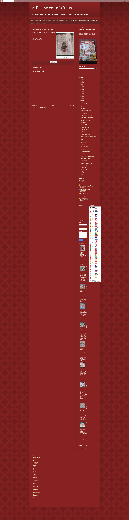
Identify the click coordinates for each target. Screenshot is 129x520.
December (83, 103)
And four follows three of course (87, 156)
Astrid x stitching (83, 198)
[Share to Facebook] (54, 62)
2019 (81, 91)
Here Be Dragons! (73, 20)
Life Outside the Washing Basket (87, 185)
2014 (81, 100)
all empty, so (83, 106)
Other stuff (35, 488)
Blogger (70, 503)
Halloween (35, 482)
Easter (34, 475)
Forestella (35, 478)
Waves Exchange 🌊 (84, 199)
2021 (81, 88)
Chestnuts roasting (85, 129)
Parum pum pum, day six (86, 151)
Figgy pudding (84, 122)
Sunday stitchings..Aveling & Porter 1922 (89, 20)
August (82, 171)
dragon (34, 474)
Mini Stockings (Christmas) (86, 110)
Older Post (72, 105)
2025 (81, 81)
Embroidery (35, 477)
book (34, 466)
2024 (81, 82)
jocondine (82, 180)
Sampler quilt (35, 495)
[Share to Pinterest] (56, 62)
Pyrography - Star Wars (85, 105)
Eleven (82, 139)
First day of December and (86, 163)
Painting (34, 491)
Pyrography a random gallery (60, 20)
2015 (81, 98)
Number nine (83, 142)
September (83, 169)
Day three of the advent (85, 158)
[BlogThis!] (52, 62)
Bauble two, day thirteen (86, 133)
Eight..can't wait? (84, 146)
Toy (33, 497)
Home (31, 20)
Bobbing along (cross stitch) (86, 154)
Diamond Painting (36, 472)
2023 (81, 84)
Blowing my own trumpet (86, 147)
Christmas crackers (85, 127)
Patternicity (83, 144)
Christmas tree (84, 160)
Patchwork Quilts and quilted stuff (38, 23)
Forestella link (35, 480)
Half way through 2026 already (85, 194)
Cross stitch (41, 63)
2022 (81, 86)
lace (33, 485)
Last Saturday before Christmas (87, 115)
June (82, 174)
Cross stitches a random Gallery (43, 20)
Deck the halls (84, 119)
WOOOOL (82, 181)
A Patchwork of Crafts (52, 8)
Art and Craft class (36, 457)
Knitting (34, 483)
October (83, 167)
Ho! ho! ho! (83, 108)
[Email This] (50, 62)
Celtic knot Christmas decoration (87, 125)
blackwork (35, 463)
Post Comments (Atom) (42, 107)
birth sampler (35, 462)
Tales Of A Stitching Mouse (86, 193)
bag (33, 459)
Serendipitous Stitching (85, 189)
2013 (81, 102)
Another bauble (84, 113)
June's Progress (83, 190)
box (33, 468)
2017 (81, 95)
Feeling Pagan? (84, 124)
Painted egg (35, 489)
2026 (81, 79)
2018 (81, 93)
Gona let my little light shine (86, 120)
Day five (82, 153)
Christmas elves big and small (87, 117)
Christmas (37, 63)
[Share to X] (53, 62)
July (82, 172)
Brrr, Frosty (83, 131)
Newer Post (34, 105)
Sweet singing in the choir (86, 141)
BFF (33, 460)
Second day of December (86, 161)
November (83, 165)
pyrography (35, 494)
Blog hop (34, 465)
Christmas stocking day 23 (86, 112)
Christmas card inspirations (86, 134)
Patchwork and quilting (37, 492)
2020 (81, 89)
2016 (81, 96)
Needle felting (35, 486)
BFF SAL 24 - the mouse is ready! (86, 186)
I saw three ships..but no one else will (88, 149)
